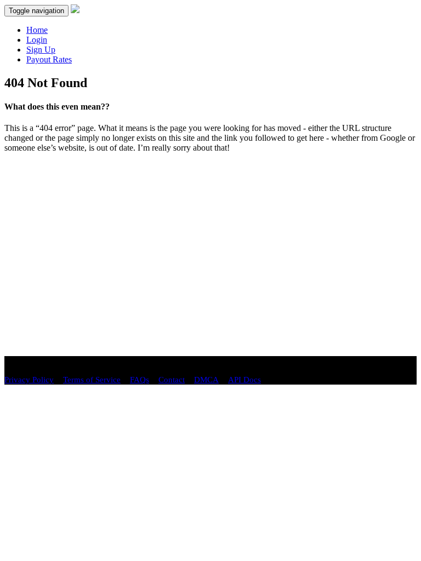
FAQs (139, 379)
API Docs (244, 379)
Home (37, 30)
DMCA (206, 379)
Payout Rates (49, 59)
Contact (171, 379)
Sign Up (40, 49)
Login (36, 39)
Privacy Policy (29, 379)
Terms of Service (92, 379)
